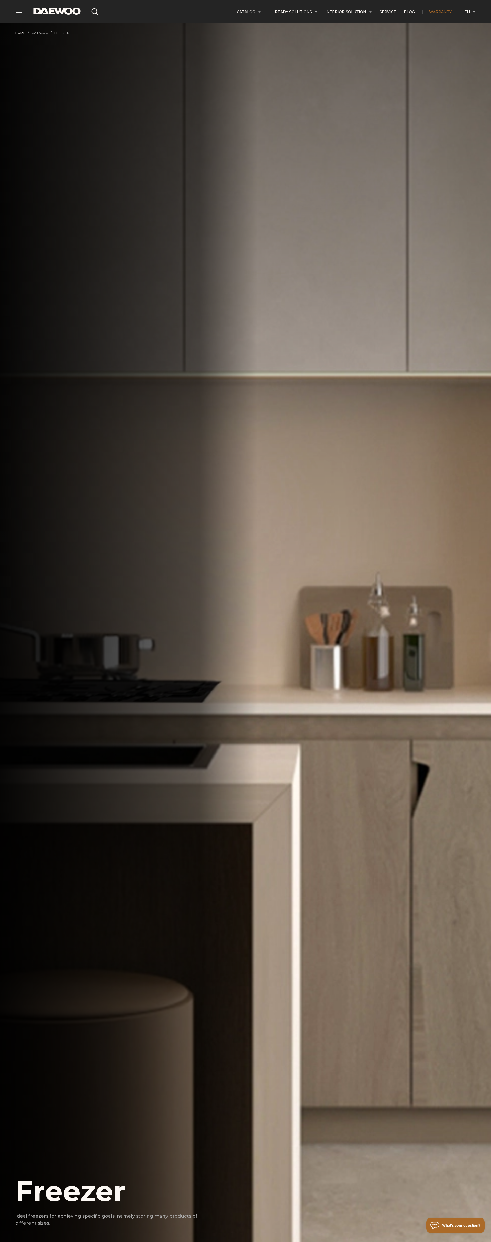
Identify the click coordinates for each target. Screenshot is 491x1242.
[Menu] (19, 10)
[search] (94, 11)
